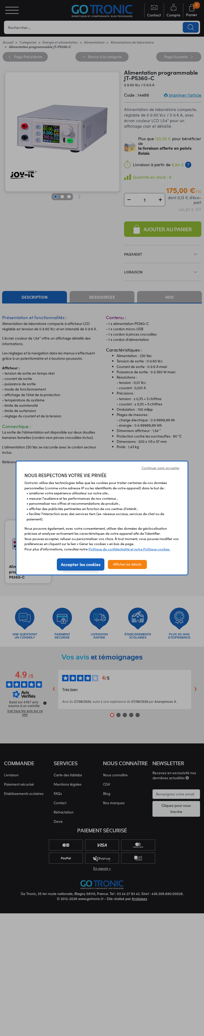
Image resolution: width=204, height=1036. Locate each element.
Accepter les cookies (80, 564)
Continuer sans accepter (161, 467)
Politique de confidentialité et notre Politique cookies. (129, 549)
